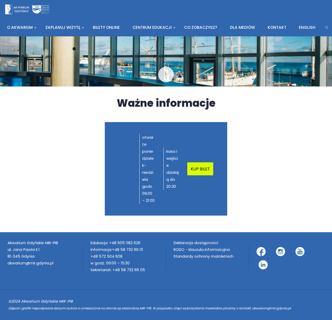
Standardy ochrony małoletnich (203, 256)
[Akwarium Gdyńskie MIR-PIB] (27, 9)
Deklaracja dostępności (196, 242)
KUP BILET (200, 169)
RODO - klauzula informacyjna (202, 249)
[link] (327, 27)
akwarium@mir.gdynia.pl (30, 263)
